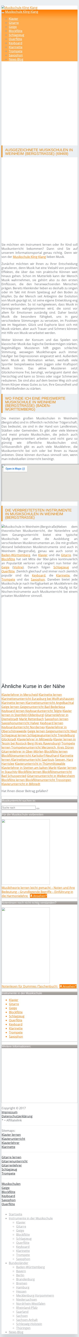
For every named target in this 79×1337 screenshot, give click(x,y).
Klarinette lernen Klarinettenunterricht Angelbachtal (37, 703)
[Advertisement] (39, 104)
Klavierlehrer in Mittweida (35, 739)
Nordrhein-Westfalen (30, 1304)
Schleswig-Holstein (29, 1324)
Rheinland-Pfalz (26, 1308)
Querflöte (15, 39)
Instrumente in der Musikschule (31, 1218)
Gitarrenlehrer (12, 1165)
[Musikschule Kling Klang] (19, 8)
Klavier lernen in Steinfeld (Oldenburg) (36, 713)
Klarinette (15, 47)
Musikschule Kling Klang (21, 12)
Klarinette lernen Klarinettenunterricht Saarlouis (37, 758)
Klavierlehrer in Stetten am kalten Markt (29, 768)
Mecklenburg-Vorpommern (35, 1295)
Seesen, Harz (64, 760)
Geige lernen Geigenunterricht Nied (52, 731)
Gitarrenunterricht (15, 1161)
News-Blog (16, 59)
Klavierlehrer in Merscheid (19, 695)
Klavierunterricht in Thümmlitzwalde (40, 764)
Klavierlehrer (10, 1143)
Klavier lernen (11, 1135)
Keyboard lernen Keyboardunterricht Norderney (32, 725)
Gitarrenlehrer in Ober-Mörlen (22, 751)
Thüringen (23, 1328)
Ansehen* (40, 896)
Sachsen (22, 1316)
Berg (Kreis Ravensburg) (44, 743)
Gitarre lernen (11, 1157)
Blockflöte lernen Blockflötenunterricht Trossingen (36, 780)
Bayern (21, 1271)
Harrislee (7, 764)
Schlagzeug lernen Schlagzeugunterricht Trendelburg (38, 735)
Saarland (22, 1312)
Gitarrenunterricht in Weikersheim (51, 776)
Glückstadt (8, 739)
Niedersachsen (26, 1299)
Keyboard (15, 43)
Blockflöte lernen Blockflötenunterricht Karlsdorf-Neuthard (34, 753)
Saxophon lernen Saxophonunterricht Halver (34, 721)
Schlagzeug (16, 35)
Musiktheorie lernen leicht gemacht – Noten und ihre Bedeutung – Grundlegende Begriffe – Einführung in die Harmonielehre (38, 892)
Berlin (20, 1275)
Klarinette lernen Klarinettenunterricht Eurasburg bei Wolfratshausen (37, 697)
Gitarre (14, 23)
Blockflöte (15, 31)
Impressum (9, 1112)
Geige (13, 27)
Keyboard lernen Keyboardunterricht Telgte (31, 711)
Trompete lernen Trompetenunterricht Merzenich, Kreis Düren (38, 745)
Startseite (15, 1214)
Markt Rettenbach (31, 719)
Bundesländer (18, 1263)
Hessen (21, 1291)
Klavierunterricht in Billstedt (20, 784)
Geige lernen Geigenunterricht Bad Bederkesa (33, 707)
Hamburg (22, 1287)
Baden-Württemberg (15, 555)
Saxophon (16, 55)
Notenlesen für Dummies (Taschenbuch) (30, 986)
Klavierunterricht (13, 1139)
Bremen (21, 1283)
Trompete (15, 51)
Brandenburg (25, 1279)
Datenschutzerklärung (17, 1116)
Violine (18, 567)
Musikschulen (11, 1184)
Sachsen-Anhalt (27, 1320)
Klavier (13, 19)
